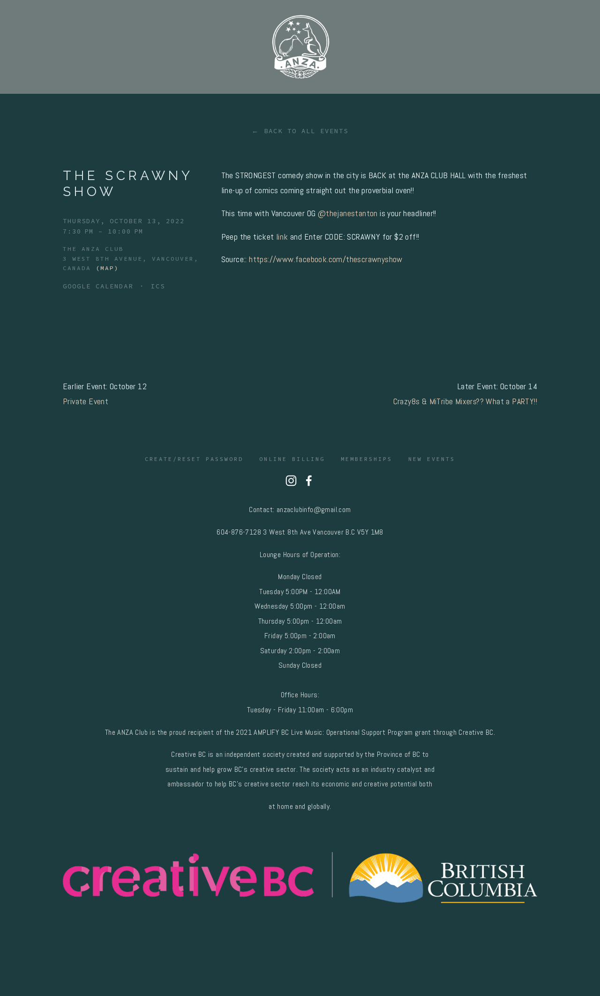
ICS (158, 286)
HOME (43, 95)
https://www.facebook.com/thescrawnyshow (326, 259)
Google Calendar (98, 286)
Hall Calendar (141, 95)
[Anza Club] (291, 480)
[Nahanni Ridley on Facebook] (309, 480)
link (283, 236)
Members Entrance (485, 95)
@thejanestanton (348, 213)
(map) (107, 268)
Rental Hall (268, 95)
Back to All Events (306, 131)
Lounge (366, 95)
